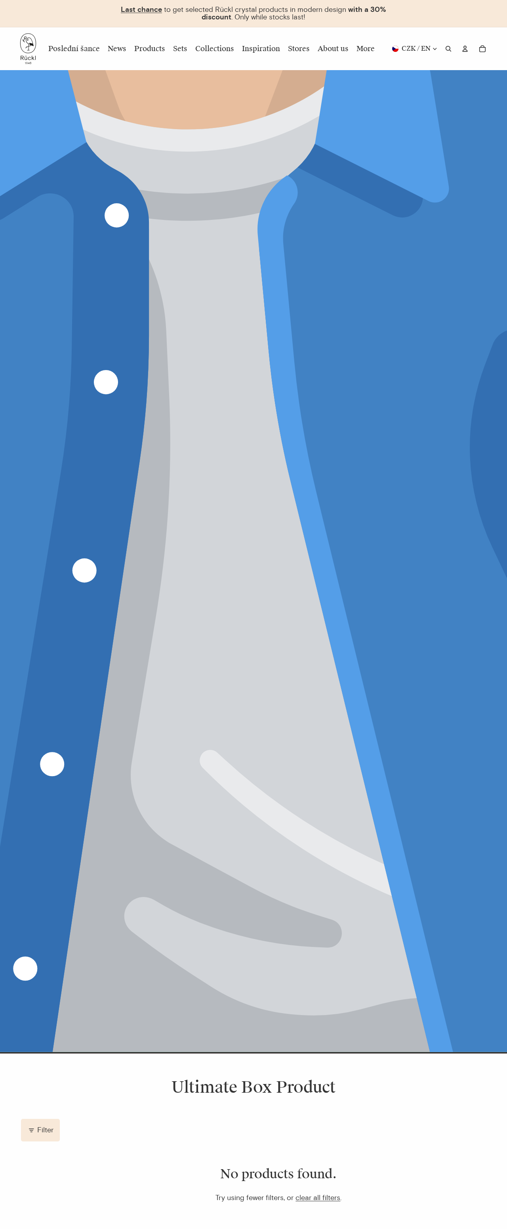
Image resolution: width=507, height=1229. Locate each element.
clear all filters (317, 1197)
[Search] (448, 48)
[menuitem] (366, 49)
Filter (45, 1130)
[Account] (465, 48)
